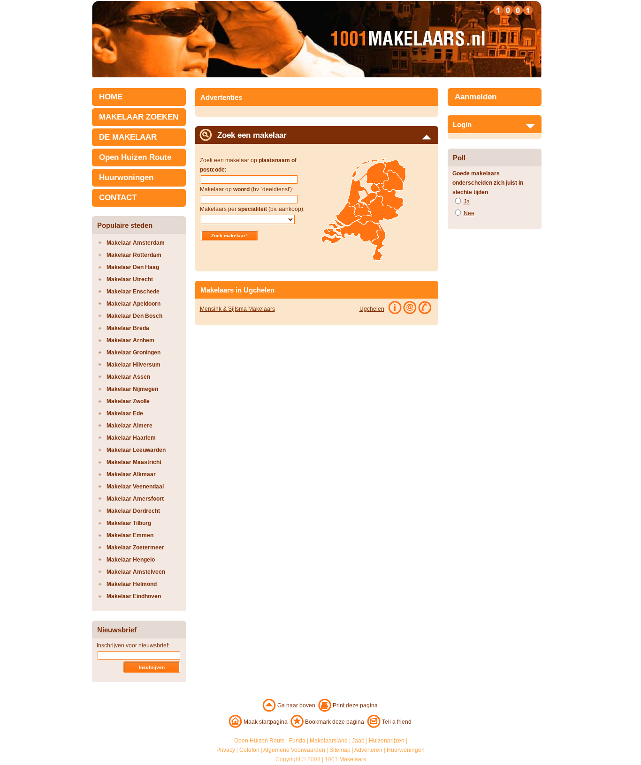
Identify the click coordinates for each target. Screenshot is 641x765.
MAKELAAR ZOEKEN (138, 116)
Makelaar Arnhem (130, 340)
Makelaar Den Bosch (134, 316)
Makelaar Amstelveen (136, 572)
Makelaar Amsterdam (136, 243)
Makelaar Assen (128, 377)
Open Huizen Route (135, 157)
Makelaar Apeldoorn (133, 303)
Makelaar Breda (128, 328)
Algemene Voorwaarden (294, 750)
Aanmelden (475, 96)
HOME (110, 96)
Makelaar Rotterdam (134, 255)
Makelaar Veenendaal (135, 486)
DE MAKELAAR (128, 137)
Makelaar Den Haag (133, 267)
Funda (297, 740)
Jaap (358, 740)
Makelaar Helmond (132, 584)
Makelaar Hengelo (131, 559)
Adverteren (368, 750)
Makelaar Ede (125, 413)
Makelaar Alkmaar (131, 474)
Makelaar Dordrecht (133, 511)
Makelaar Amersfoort (135, 498)
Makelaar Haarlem (131, 438)
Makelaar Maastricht (134, 462)
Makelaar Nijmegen (132, 389)
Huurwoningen (126, 177)
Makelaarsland (329, 740)
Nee (469, 213)
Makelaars (352, 759)
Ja (467, 201)
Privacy (225, 750)
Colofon (249, 750)
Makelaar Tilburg (129, 523)
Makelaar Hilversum (133, 364)
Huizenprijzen (386, 740)
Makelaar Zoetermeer (135, 547)
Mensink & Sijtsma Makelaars (237, 309)
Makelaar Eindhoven (134, 596)
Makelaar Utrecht (130, 279)
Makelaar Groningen (133, 352)
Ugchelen (371, 309)
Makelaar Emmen (130, 535)
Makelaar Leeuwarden (136, 450)
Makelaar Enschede (133, 291)
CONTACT (118, 197)
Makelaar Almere (130, 425)
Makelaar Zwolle (128, 401)
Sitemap (340, 750)
